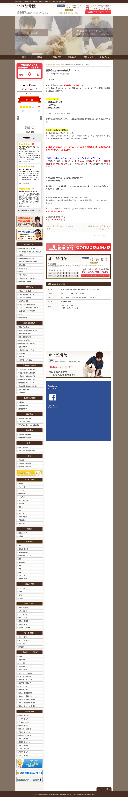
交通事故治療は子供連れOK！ (27, 278)
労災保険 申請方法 (24, 467)
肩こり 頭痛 (22, 637)
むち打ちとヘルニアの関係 (26, 311)
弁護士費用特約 (23, 447)
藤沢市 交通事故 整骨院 (26, 703)
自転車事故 (22, 666)
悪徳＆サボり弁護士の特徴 (26, 450)
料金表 (20, 271)
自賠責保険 (22, 353)
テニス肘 (21, 490)
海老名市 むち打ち (24, 729)
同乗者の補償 (22, 347)
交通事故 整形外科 (24, 683)
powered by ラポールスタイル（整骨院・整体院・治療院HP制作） (78, 794)
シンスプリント (23, 500)
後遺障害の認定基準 (24, 434)
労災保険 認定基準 (24, 463)
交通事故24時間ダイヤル (26, 258)
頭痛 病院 (22, 643)
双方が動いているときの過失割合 (29, 425)
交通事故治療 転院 (24, 333)
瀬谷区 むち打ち (24, 742)
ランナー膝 (22, 487)
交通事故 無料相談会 (25, 360)
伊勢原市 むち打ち (24, 735)
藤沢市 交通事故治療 (25, 696)
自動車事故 (22, 660)
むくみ (20, 595)
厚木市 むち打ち (24, 752)
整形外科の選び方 (24, 327)
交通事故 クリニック (25, 679)
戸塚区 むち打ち (24, 748)
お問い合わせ (22, 611)
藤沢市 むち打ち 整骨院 (26, 706)
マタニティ (22, 588)
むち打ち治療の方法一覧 (26, 294)
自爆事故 (21, 357)
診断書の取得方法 (24, 340)
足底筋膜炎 (22, 520)
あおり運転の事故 (24, 389)
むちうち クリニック (25, 673)
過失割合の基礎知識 (24, 418)
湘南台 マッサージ (24, 627)
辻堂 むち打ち (23, 755)
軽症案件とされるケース (26, 383)
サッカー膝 (22, 493)
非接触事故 (22, 392)
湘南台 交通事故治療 (25, 693)
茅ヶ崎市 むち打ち (24, 722)
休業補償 (21, 402)
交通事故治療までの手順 (26, 350)
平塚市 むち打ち (24, 732)
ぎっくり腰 (22, 575)
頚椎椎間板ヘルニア (24, 555)
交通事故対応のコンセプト (26, 248)
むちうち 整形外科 (24, 676)
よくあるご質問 (23, 608)
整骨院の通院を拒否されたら (27, 330)
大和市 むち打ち (24, 719)
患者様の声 (22, 255)
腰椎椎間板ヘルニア (24, 552)
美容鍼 (20, 536)
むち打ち (21, 314)
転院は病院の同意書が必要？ (27, 373)
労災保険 (21, 460)
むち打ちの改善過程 (24, 297)
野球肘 (20, 484)
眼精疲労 (21, 647)
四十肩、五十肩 (23, 549)
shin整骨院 (45, 794)
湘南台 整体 (22, 624)
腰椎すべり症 (22, 579)
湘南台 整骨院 (23, 621)
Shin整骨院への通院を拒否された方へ (30, 252)
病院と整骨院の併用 (24, 337)
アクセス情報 (22, 614)
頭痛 (19, 569)
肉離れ (20, 507)
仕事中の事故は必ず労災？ (26, 379)
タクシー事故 (22, 670)
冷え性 (20, 591)
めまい (20, 598)
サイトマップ (22, 617)
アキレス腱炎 (22, 517)
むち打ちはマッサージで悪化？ (28, 307)
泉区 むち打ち (23, 739)
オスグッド (22, 497)
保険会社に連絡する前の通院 (27, 261)
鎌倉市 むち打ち (24, 725)
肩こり (20, 546)
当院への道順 (22, 268)
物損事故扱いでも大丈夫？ (26, 343)
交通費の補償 (22, 409)
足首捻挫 (21, 503)
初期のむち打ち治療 (24, 291)
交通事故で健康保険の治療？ (27, 376)
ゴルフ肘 (21, 513)
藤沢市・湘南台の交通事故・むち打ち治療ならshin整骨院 (49, 1)
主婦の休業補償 (23, 405)
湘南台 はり (22, 533)
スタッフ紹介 (22, 275)
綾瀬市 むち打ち (24, 715)
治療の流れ (22, 265)
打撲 (19, 510)
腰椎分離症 (22, 523)
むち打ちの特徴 (23, 301)
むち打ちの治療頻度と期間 (26, 304)
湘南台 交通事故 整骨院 (26, 699)
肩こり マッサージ (24, 640)
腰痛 (19, 559)
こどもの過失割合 (24, 421)
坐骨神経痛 (22, 562)
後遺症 (20, 656)
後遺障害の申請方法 (24, 438)
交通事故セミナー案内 (25, 281)
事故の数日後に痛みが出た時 (27, 386)
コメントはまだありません (101, 235)
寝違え (20, 572)
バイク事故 (22, 663)
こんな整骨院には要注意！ (26, 369)
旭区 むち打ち (23, 745)
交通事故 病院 (23, 689)
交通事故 (60, 64)
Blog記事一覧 (51, 64)
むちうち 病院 (23, 686)
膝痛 (19, 565)
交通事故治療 (22, 317)
